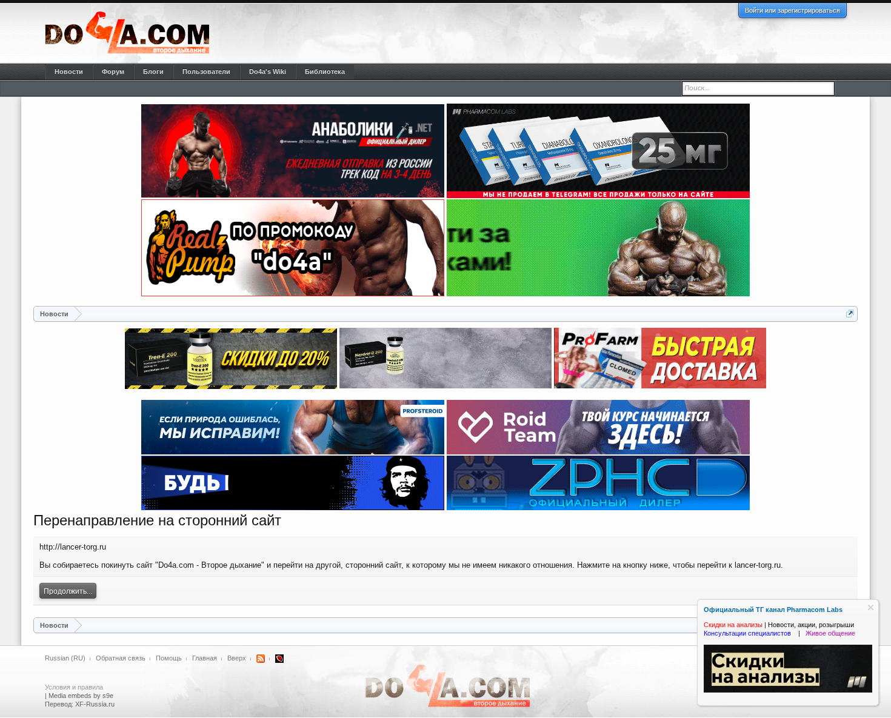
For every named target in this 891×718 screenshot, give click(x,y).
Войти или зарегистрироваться (792, 10)
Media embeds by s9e (80, 695)
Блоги (153, 71)
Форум (113, 71)
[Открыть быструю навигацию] (850, 313)
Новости (69, 71)
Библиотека (325, 71)
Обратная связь (120, 658)
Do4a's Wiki (267, 71)
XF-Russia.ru (95, 704)
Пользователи (206, 71)
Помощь (169, 658)
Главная (204, 658)
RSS (260, 658)
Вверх (236, 658)
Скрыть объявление (870, 607)
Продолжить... (68, 591)
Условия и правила (74, 687)
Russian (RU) (65, 658)
